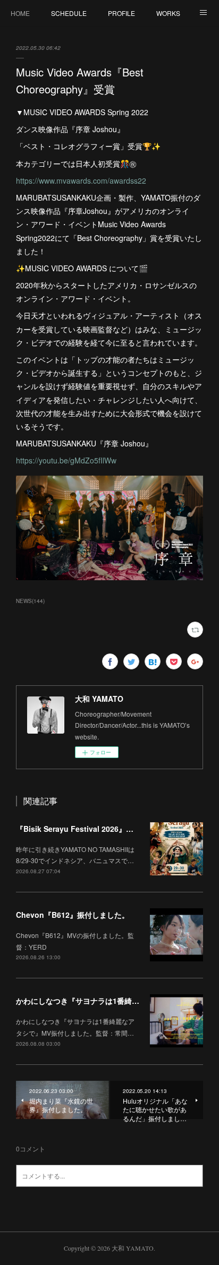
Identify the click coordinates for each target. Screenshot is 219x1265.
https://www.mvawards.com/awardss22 (81, 180)
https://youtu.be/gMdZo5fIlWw (66, 460)
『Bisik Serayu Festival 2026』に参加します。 (97, 828)
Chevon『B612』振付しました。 (72, 914)
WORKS (168, 13)
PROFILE (121, 13)
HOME (20, 13)
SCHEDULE (69, 13)
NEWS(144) (30, 601)
